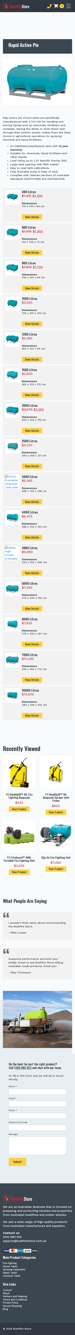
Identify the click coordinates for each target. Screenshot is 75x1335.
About (6, 1293)
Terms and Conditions (15, 1300)
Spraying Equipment (14, 1270)
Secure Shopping (12, 1306)
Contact (7, 1290)
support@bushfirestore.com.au (24, 1241)
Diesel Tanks (10, 1266)
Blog (5, 1309)
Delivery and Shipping (15, 1296)
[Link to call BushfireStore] (49, 6)
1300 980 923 (22, 1068)
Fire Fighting (10, 1263)
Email (12, 1098)
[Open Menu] (69, 6)
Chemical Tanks (11, 1276)
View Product (19, 809)
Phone (13, 1110)
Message (13, 1134)
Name (13, 1086)
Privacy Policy (10, 1303)
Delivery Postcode (18, 1122)
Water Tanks (10, 1273)
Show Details (32, 217)
